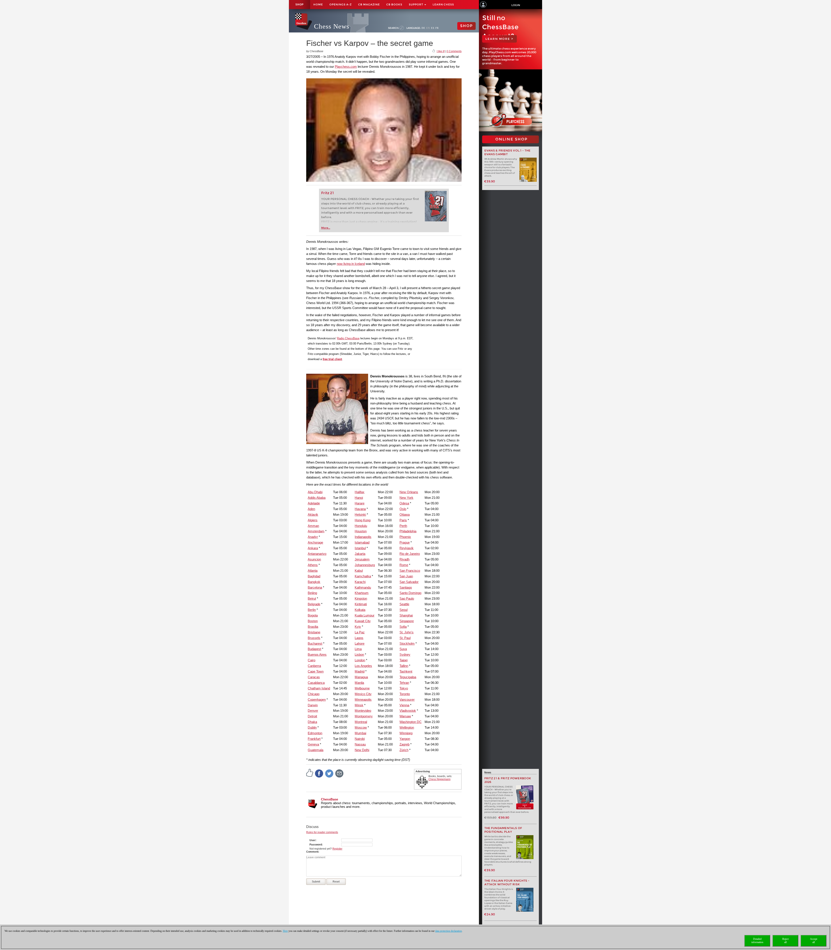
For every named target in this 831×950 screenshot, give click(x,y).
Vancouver (407, 699)
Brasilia (313, 626)
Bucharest (315, 643)
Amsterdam (316, 531)
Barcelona (315, 587)
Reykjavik (406, 548)
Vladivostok (407, 710)
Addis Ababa (316, 497)
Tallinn (403, 666)
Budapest (314, 649)
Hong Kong (362, 520)
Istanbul (360, 548)
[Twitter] (329, 773)
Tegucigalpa (407, 677)
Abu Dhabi (315, 492)
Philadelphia (407, 531)
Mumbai (360, 733)
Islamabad (362, 542)
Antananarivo (317, 554)
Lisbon (359, 654)
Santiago (405, 587)
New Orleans (408, 492)
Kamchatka (363, 576)
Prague (404, 542)
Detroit (312, 716)
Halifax (359, 492)
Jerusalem (362, 559)
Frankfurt (314, 739)
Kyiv (358, 626)
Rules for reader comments (322, 832)
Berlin (312, 610)
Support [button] (416, 4)
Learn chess (443, 4)
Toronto (404, 694)
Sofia (403, 626)
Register (337, 848)
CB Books (394, 4)
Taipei (403, 660)
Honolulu (361, 526)
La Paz (360, 632)
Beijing (312, 593)
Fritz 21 (327, 193)
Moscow (361, 727)
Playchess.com (346, 66)
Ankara (313, 548)
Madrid (359, 671)
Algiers (312, 520)
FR (437, 28)
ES (432, 28)
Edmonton (315, 733)
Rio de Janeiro (409, 554)
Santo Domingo (410, 593)
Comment (312, 851)
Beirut (312, 598)
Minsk (359, 705)
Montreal (361, 722)
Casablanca (316, 682)
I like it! (441, 51)
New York (406, 497)
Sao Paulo (406, 598)
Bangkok (314, 582)
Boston (313, 621)
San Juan (406, 576)
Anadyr (313, 537)
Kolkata (360, 610)
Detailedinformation (757, 940)
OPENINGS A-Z (340, 4)
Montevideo (363, 710)
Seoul (403, 610)
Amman (313, 526)
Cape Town (316, 671)
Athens (313, 565)
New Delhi (362, 750)
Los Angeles (363, 666)
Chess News (331, 26)
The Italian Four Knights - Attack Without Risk (507, 882)
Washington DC (410, 722)
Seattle (404, 604)
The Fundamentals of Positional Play (503, 830)
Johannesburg (365, 565)
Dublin (312, 727)
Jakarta (360, 554)
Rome (403, 565)
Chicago (313, 694)
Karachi (360, 582)
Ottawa (404, 514)
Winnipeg (405, 733)
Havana (360, 509)
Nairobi (360, 739)
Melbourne (362, 688)
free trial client (332, 359)
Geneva (313, 744)
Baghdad (314, 576)
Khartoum (362, 593)
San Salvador (409, 582)
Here (285, 930)
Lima (358, 649)
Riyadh (404, 559)
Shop (299, 4)
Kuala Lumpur (364, 615)
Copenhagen (317, 699)
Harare (359, 503)
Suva (403, 649)
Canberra (314, 666)
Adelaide (314, 503)
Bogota (313, 615)
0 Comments (454, 51)
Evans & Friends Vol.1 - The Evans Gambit (507, 152)
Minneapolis (363, 699)
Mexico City (363, 694)
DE (423, 28)
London (360, 660)
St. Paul (405, 638)
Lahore (359, 643)
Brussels (314, 638)
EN (428, 28)
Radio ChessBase (348, 338)
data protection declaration (448, 930)
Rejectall (785, 940)
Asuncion (314, 559)
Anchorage (315, 542)
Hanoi (359, 497)
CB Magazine (369, 4)
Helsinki (360, 514)
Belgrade (314, 604)
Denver (313, 710)
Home (318, 4)
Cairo (311, 660)
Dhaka (312, 722)
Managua (361, 677)
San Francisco (409, 570)
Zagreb (404, 744)
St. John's (406, 632)
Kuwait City (363, 621)
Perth (403, 526)
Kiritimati (361, 604)
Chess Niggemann (439, 779)
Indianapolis (363, 537)
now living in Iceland (351, 264)
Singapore (406, 621)
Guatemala (315, 750)
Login (515, 5)
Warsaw (405, 716)
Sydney (404, 654)
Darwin (313, 705)
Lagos (359, 638)
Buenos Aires (317, 654)
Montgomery (364, 716)
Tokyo (403, 688)
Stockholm (407, 643)
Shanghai (406, 615)
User (312, 840)
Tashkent (405, 671)
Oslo (402, 509)
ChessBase (329, 799)
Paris (403, 520)
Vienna (404, 705)
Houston (361, 531)
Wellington (406, 727)
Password (315, 844)
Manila (359, 682)
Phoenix (405, 537)
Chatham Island (319, 688)
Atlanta (312, 570)
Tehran (404, 682)
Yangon (404, 739)
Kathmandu (363, 587)
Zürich (403, 750)
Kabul (359, 570)
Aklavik (313, 514)
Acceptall (813, 940)
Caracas (314, 677)
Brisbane (314, 632)
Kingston (361, 598)
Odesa (404, 503)
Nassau (360, 744)
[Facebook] (319, 773)
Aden (311, 509)
